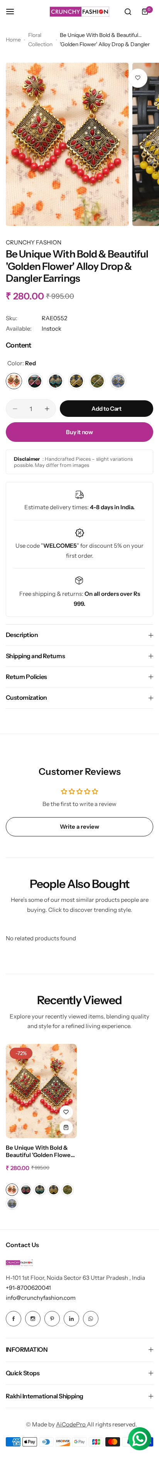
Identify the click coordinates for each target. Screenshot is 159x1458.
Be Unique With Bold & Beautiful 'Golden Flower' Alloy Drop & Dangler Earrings (40, 1151)
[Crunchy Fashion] (79, 12)
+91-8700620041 (28, 1287)
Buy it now (79, 432)
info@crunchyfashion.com (41, 1297)
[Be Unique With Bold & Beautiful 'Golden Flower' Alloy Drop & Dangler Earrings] (41, 1091)
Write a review (79, 826)
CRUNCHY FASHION (33, 242)
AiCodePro (71, 1424)
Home (13, 39)
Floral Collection (40, 40)
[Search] (127, 11)
